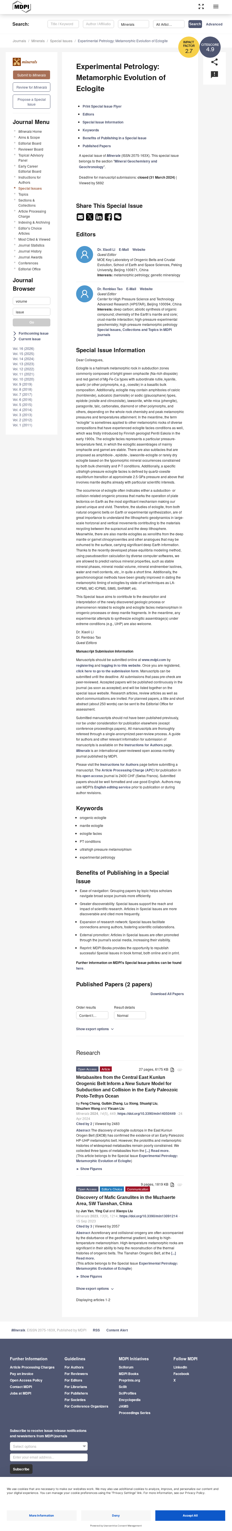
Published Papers (97, 145)
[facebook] (109, 218)
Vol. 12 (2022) (23, 368)
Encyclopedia (130, 1399)
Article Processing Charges (32, 1367)
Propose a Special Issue (32, 101)
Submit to (31, 74)
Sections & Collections (27, 203)
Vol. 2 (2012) (22, 419)
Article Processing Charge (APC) (128, 770)
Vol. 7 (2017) (22, 394)
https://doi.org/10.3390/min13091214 (148, 1215)
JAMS (123, 1406)
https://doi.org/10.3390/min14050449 (146, 1113)
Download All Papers (167, 993)
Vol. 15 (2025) (23, 353)
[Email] (81, 218)
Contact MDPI (21, 1386)
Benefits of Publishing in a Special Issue (115, 137)
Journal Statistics (31, 245)
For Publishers (76, 1393)
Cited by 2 (84, 1123)
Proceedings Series (135, 1412)
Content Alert (117, 1330)
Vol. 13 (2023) (23, 363)
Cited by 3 (84, 1226)
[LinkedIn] (99, 218)
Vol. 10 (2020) (23, 379)
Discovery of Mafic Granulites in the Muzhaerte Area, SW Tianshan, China (125, 1200)
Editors (88, 114)
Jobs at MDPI (20, 1393)
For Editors (73, 1380)
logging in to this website (121, 665)
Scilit (123, 1386)
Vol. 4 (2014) (22, 409)
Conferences (28, 262)
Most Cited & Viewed (34, 239)
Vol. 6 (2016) (22, 399)
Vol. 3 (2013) (22, 414)
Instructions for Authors (29, 180)
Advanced (214, 24)
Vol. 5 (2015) (22, 404)
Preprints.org (129, 1380)
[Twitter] (90, 218)
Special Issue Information (103, 122)
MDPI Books (129, 1373)
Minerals (38, 40)
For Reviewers (76, 1373)
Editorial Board (29, 143)
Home (30, 131)
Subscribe (21, 1469)
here (79, 968)
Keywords (91, 129)
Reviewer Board (30, 149)
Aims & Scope (29, 137)
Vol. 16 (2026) (23, 348)
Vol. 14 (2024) (23, 358)
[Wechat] (117, 218)
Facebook (181, 1373)
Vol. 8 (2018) (22, 389)
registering (85, 665)
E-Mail (124, 249)
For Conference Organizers (86, 1406)
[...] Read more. (157, 1150)
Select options (24, 1446)
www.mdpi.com (154, 659)
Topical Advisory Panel (31, 157)
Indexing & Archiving (34, 222)
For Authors (74, 1367)
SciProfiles (127, 1393)
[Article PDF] (172, 1069)
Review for (31, 87)
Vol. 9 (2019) (22, 384)
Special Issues (61, 40)
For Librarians (76, 1386)
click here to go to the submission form (107, 670)
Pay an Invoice (21, 1373)
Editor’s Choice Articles (30, 231)
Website (138, 249)
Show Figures (89, 1168)
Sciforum (126, 1367)
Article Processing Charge (32, 214)
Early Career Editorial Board (29, 169)
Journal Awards (30, 257)
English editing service (112, 787)
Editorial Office (29, 268)
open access (92, 775)
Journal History (30, 251)
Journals (19, 40)
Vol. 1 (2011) (22, 424)
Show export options (95, 1028)
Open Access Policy (26, 1380)
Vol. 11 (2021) (23, 373)
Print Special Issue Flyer (102, 106)
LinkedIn (180, 1367)
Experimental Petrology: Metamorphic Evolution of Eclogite (123, 40)
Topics (23, 194)
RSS (96, 1330)
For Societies (75, 1399)
